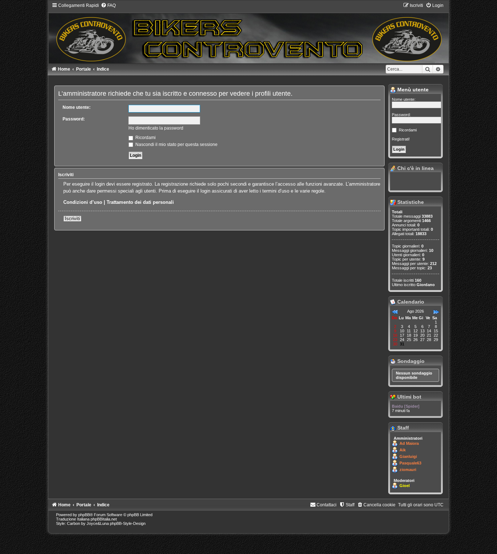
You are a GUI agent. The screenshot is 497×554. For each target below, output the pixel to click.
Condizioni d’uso (82, 202)
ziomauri (407, 469)
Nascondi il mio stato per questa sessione (176, 144)
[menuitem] (108, 5)
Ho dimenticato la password (155, 128)
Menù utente (412, 89)
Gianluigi (408, 456)
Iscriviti (72, 218)
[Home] (248, 32)
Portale (83, 69)
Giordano (426, 284)
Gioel (404, 485)
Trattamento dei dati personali (140, 202)
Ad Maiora (409, 443)
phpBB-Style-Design (128, 523)
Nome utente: (77, 107)
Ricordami (145, 137)
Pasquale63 (410, 463)
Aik (402, 450)
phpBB (84, 515)
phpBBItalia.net (104, 519)
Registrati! (401, 139)
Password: (74, 119)
